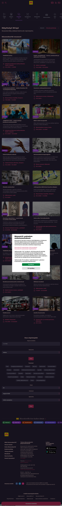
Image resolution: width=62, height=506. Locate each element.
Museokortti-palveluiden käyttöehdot (25, 249)
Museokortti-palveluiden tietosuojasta (26, 247)
